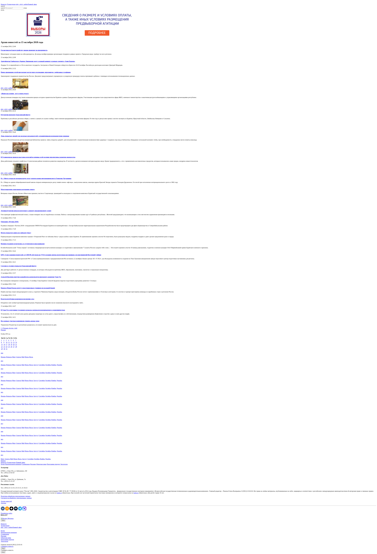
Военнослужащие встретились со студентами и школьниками (22, 244)
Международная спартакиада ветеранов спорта (18, 189)
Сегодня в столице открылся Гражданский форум (18, 266)
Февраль (9, 357)
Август (35, 365)
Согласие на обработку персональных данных (16, 498)
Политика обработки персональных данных (15, 496)
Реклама (33, 464)
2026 (2, 353)
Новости (4, 4)
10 (6, 342)
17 (6, 344)
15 (2, 344)
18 (9, 344)
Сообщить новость (7, 546)
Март (14, 357)
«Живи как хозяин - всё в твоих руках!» (15, 93)
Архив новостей (6, 501)
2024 (2, 368)
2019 (2, 408)
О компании (26, 464)
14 (16, 342)
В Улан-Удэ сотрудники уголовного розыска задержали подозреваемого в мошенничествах (33, 310)
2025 (2, 361)
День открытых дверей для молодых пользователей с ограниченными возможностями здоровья (35, 136)
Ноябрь (53, 365)
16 (4, 344)
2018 (2, 415)
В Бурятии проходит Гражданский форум (15, 115)
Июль (31, 357)
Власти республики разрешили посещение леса (17, 299)
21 (16, 344)
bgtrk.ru (59, 493)
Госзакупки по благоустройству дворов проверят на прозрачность (24, 50)
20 (14, 344)
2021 (2, 392)
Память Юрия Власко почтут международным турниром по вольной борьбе (28, 288)
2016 (2, 431)
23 (4, 347)
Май (23, 357)
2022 (2, 384)
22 (2, 347)
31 (6, 349)
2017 (2, 423)
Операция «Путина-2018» (10, 222)
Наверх (3, 461)
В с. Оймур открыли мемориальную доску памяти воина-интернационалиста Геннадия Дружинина (36, 178)
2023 (2, 376)
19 (11, 344)
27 (14, 347)
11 (9, 342)
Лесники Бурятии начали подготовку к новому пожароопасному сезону (26, 211)
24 (6, 347)
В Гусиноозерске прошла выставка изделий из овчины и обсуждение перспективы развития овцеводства (38, 157)
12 (11, 342)
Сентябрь (42, 365)
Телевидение (11, 4)
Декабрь (59, 365)
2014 (2, 447)
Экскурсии (64, 464)
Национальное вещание (13, 464)
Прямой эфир (26, 4)
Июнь (27, 357)
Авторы (3, 503)
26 (11, 347)
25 (9, 347)
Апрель (18, 357)
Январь (3, 357)
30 (4, 349)
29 (2, 349)
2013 (2, 455)
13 (14, 342)
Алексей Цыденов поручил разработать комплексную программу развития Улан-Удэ (31, 277)
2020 (2, 400)
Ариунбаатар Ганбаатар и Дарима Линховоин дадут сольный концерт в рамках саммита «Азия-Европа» (38, 61)
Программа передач (53, 464)
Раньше (10, 328)
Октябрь (48, 365)
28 (16, 347)
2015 (2, 439)
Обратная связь (41, 464)
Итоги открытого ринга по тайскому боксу (16, 233)
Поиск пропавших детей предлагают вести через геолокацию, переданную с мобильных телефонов (36, 72)
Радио (3, 464)
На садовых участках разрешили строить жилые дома (20, 321)
